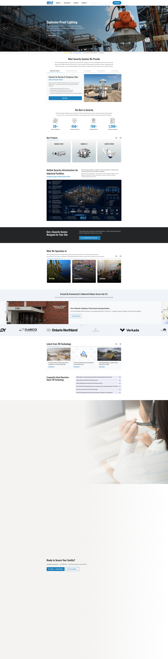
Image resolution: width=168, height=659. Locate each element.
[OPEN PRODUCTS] (61, 3)
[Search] (109, 3)
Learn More (58, 282)
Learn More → (65, 98)
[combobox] (99, 3)
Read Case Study (76, 316)
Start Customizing (52, 38)
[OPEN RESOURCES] (87, 3)
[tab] (55, 70)
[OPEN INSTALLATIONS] (70, 3)
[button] (4, 27)
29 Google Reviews (77, 52)
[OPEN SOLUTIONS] (78, 3)
